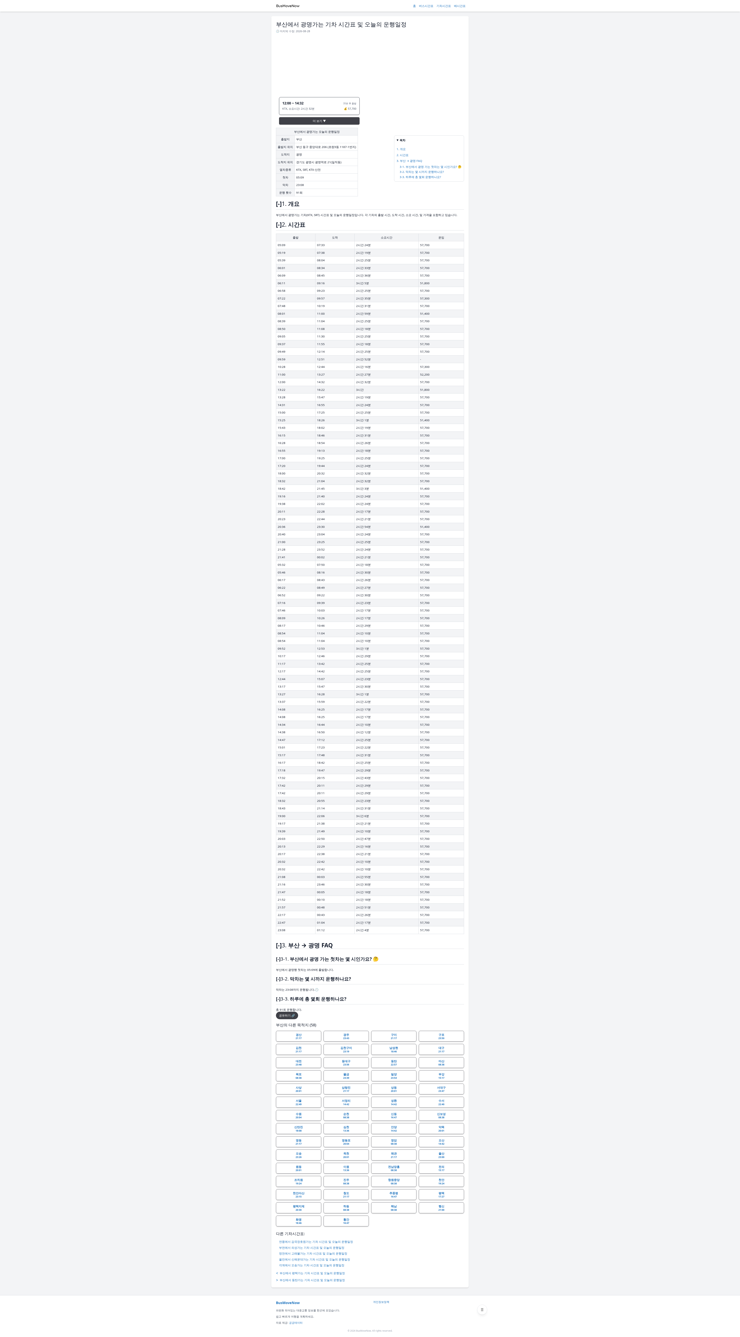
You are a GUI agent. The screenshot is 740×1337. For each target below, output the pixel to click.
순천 (346, 1115)
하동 (346, 1208)
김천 (299, 1049)
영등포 (346, 1142)
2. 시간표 (403, 155)
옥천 (346, 1155)
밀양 (394, 1076)
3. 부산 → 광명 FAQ (409, 161)
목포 (299, 1076)
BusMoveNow (288, 1302)
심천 (346, 1128)
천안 (441, 1181)
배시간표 (460, 6)
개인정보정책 (381, 1302)
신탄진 (298, 1128)
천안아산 (298, 1194)
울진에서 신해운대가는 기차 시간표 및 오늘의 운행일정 (314, 1259)
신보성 (441, 1115)
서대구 (441, 1089)
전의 (441, 1168)
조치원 (298, 1181)
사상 (299, 1089)
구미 (394, 1036)
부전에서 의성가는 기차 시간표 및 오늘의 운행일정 (311, 1248)
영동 (299, 1142)
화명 (299, 1221)
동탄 (394, 1062)
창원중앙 (394, 1181)
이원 (346, 1168)
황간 (346, 1221)
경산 (299, 1036)
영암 (394, 1142)
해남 (394, 1208)
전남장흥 (394, 1168)
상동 (394, 1089)
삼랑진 (346, 1089)
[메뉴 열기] (482, 1310)
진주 (346, 1181)
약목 (441, 1128)
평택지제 (298, 1208)
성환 (394, 1102)
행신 (441, 1208)
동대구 (346, 1062)
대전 (299, 1062)
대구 (441, 1049)
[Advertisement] (370, 64)
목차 (402, 140)
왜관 (394, 1155)
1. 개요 (401, 149)
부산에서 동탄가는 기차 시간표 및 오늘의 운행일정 (310, 1280)
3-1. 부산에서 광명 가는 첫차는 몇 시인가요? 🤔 (431, 167)
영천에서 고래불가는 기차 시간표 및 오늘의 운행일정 (313, 1253)
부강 (441, 1076)
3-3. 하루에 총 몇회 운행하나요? (420, 177)
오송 (299, 1155)
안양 (394, 1128)
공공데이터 (296, 1322)
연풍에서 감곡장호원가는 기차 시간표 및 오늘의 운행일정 (316, 1242)
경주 (346, 1036)
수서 (441, 1102)
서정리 (346, 1102)
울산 (441, 1155)
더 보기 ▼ (319, 121)
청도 (346, 1194)
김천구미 (346, 1049)
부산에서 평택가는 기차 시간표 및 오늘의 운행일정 (310, 1273)
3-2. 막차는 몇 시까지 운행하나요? (422, 172)
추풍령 (393, 1194)
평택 (441, 1194)
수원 (299, 1115)
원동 (299, 1168)
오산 (441, 1142)
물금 (346, 1076)
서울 (299, 1102)
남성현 (393, 1049)
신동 (394, 1115)
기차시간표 (443, 6)
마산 (441, 1062)
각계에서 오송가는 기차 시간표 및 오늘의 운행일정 (311, 1265)
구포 (441, 1036)
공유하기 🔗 (287, 1015)
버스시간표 (426, 6)
